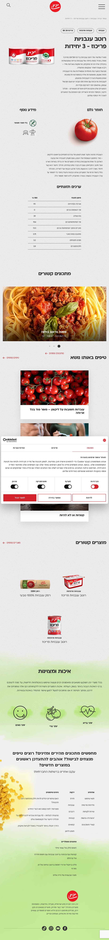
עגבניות (93, 19)
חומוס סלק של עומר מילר (65, 848)
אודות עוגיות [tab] (19, 448)
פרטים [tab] (54, 448)
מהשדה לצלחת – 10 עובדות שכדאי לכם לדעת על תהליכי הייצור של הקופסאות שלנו (37, 818)
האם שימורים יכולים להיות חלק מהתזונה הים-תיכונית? (39, 801)
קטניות (71, 818)
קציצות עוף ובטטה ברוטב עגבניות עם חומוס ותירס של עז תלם (55, 856)
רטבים (71, 812)
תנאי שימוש (89, 799)
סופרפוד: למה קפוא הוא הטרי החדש (43, 809)
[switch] (68, 486)
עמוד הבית (102, 19)
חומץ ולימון (69, 831)
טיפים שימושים (52, 793)
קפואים (71, 825)
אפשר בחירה (54, 498)
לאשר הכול (20, 498)
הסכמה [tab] (90, 448)
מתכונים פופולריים (68, 842)
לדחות (89, 498)
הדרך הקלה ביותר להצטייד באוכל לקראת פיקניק (38, 826)
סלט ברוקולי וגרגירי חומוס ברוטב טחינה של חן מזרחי (57, 867)
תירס (72, 799)
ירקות (72, 793)
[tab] (59, 346)
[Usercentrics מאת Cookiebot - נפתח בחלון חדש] (14, 440)
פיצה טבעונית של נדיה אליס (64, 875)
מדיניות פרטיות (88, 805)
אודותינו (91, 793)
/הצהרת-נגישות (87, 818)
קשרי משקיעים (88, 825)
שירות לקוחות (88, 812)
